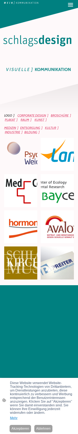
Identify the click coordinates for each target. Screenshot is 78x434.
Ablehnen (43, 428)
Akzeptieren (20, 428)
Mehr (13, 418)
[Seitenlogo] (21, 2)
